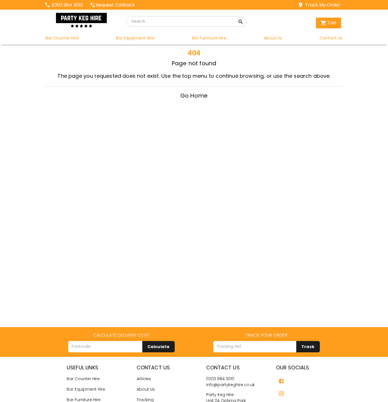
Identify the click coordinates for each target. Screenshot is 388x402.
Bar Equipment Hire (86, 389)
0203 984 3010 (220, 379)
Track (308, 347)
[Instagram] (281, 393)
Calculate (158, 347)
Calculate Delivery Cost (121, 335)
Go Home (194, 96)
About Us (146, 389)
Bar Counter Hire (83, 379)
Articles (144, 379)
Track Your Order (266, 335)
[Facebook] (281, 381)
